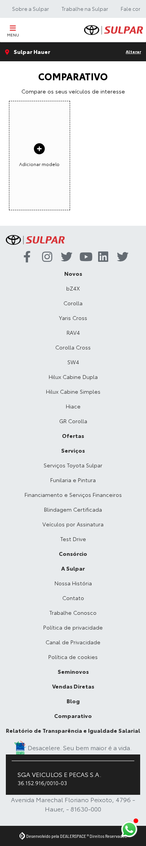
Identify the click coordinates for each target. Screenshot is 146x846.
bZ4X (73, 288)
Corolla (73, 303)
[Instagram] (45, 257)
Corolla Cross (73, 347)
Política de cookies (73, 657)
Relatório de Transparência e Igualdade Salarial (73, 730)
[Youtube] (82, 257)
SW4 (73, 362)
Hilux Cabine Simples (73, 391)
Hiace (73, 406)
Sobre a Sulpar (30, 8)
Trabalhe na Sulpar (85, 8)
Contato (73, 598)
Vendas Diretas (73, 686)
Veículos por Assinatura (73, 524)
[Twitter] (64, 257)
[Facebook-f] (26, 257)
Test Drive (73, 539)
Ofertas (73, 435)
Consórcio (73, 553)
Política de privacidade (73, 627)
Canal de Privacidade (73, 642)
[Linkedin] (101, 257)
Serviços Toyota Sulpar (73, 465)
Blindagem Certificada (73, 509)
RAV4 (73, 332)
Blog (73, 701)
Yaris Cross (73, 318)
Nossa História (73, 583)
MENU (13, 35)
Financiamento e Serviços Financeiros (73, 494)
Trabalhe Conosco (73, 612)
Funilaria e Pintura (73, 480)
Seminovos (73, 671)
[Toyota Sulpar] (113, 30)
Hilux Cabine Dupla (73, 377)
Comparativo (73, 716)
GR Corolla (73, 421)
